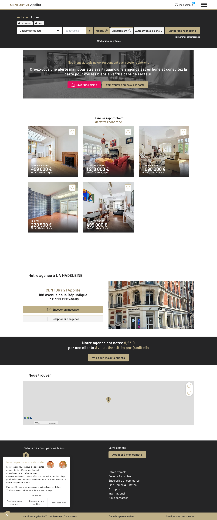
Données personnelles (121, 516)
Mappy (53, 423)
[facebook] (26, 455)
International (116, 493)
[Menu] (204, 4)
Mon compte (186, 4)
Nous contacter (118, 497)
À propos (114, 489)
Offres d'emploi (117, 472)
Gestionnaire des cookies (180, 516)
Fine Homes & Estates (122, 485)
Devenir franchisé (119, 476)
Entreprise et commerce (124, 480)
